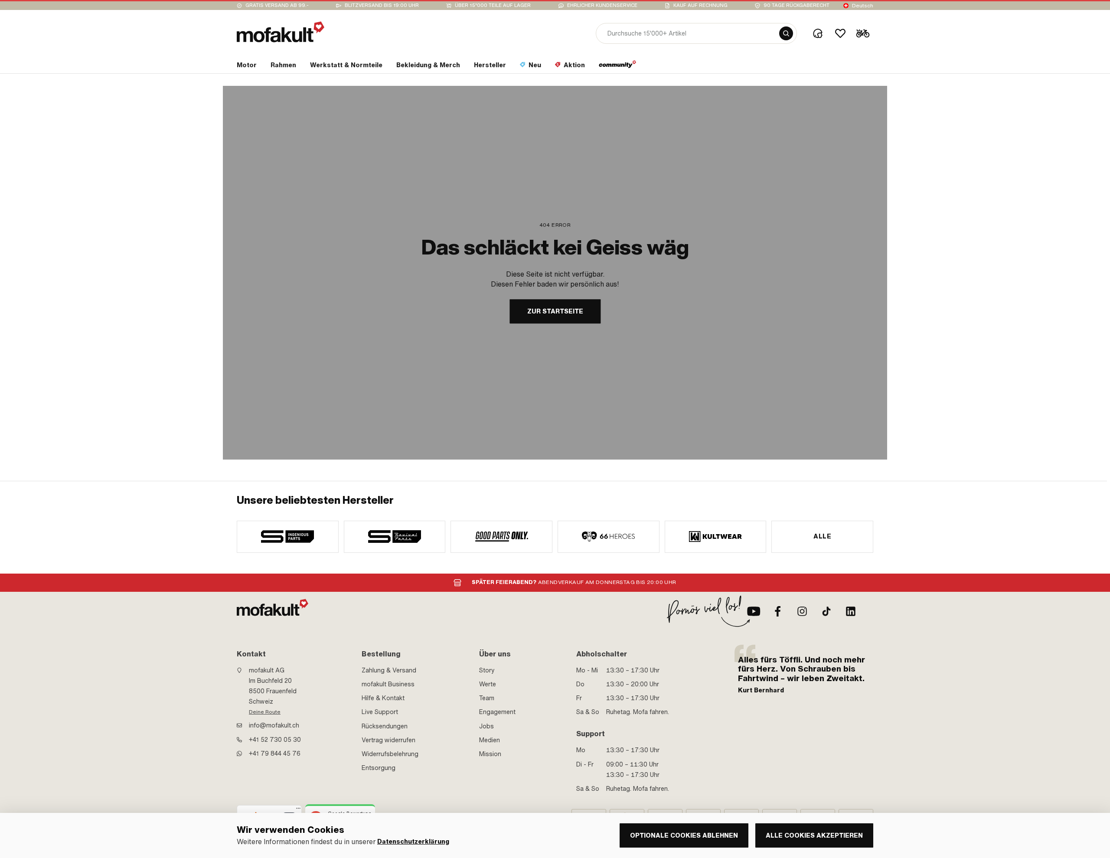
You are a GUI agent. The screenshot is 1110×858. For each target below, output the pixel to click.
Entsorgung (378, 767)
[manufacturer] (288, 537)
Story (487, 670)
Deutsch (862, 5)
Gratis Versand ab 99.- (277, 5)
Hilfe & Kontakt (383, 698)
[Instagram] (802, 611)
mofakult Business (388, 684)
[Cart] (862, 33)
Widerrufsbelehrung (390, 754)
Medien (489, 740)
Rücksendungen (385, 726)
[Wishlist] (840, 33)
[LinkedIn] (850, 611)
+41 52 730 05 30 (275, 739)
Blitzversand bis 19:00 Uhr (382, 5)
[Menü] (298, 810)
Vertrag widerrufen (388, 740)
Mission (490, 754)
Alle (822, 536)
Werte (487, 684)
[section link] (617, 66)
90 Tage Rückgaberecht (796, 5)
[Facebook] (778, 611)
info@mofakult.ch (274, 725)
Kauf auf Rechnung (700, 5)
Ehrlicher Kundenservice (602, 5)
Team (486, 698)
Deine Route (265, 711)
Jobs (486, 726)
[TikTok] (826, 611)
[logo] (280, 31)
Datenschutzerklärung (413, 841)
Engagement (497, 712)
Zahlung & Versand (389, 670)
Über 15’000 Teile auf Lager (493, 5)
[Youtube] (753, 611)
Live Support (380, 712)
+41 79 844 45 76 (274, 753)
